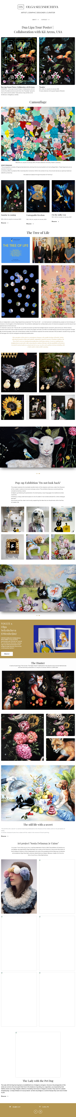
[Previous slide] (5, 450)
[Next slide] (70, 450)
